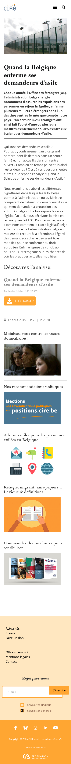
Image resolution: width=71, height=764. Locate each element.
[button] (55, 7)
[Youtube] (55, 728)
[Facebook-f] (15, 728)
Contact (11, 662)
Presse (10, 633)
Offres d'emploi (17, 652)
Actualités (13, 628)
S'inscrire (59, 690)
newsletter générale (38, 710)
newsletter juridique (38, 704)
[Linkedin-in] (45, 728)
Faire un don (15, 638)
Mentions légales (18, 657)
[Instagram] (35, 728)
